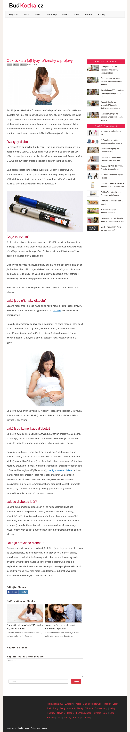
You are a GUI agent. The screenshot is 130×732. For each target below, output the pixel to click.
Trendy (107, 703)
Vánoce (89, 708)
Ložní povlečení (84, 712)
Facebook (12, 592)
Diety (62, 708)
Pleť (49, 708)
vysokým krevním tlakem (59, 470)
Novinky (61, 712)
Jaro (105, 712)
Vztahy (65, 14)
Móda (26, 14)
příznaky (57, 310)
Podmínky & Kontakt (39, 728)
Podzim (51, 717)
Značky (69, 703)
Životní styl (51, 14)
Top (93, 717)
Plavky (80, 708)
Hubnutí (89, 14)
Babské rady (101, 708)
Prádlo (78, 703)
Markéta (23, 65)
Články (101, 14)
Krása (37, 14)
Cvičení (71, 708)
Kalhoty (67, 717)
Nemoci (16, 65)
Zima (59, 717)
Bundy (76, 717)
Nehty (112, 708)
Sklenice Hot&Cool (92, 703)
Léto (111, 712)
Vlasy (115, 703)
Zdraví (77, 14)
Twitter (24, 592)
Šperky (70, 712)
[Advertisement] (65, 36)
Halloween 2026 (55, 703)
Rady (55, 708)
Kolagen (85, 717)
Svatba (97, 712)
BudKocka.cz (23, 728)
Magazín (13, 14)
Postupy (51, 712)
